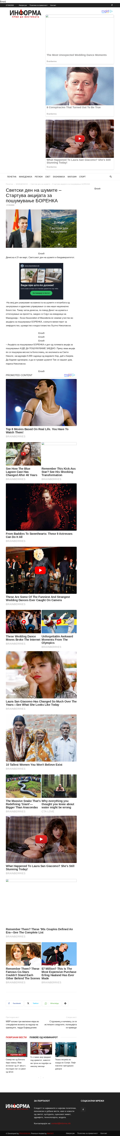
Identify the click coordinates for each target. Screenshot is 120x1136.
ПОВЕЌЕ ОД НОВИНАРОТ (44, 1037)
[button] (110, 176)
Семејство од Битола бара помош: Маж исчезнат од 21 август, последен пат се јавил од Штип (16, 1065)
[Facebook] (112, 5)
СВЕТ (47, 176)
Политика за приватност (39, 5)
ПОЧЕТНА (11, 176)
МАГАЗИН (72, 176)
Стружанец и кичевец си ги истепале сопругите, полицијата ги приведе (60, 1024)
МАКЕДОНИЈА (25, 176)
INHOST (50, 1133)
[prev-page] (38, 1078)
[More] (65, 1003)
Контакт (53, 5)
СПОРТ (82, 176)
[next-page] (43, 1078)
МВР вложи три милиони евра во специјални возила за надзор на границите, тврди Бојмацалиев (22, 1024)
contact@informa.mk (61, 1123)
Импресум (23, 5)
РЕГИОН (39, 176)
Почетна (9, 184)
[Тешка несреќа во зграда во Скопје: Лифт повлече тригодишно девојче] (66, 1049)
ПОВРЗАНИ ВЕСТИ (16, 1037)
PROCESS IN (24, 1133)
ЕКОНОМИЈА (59, 176)
